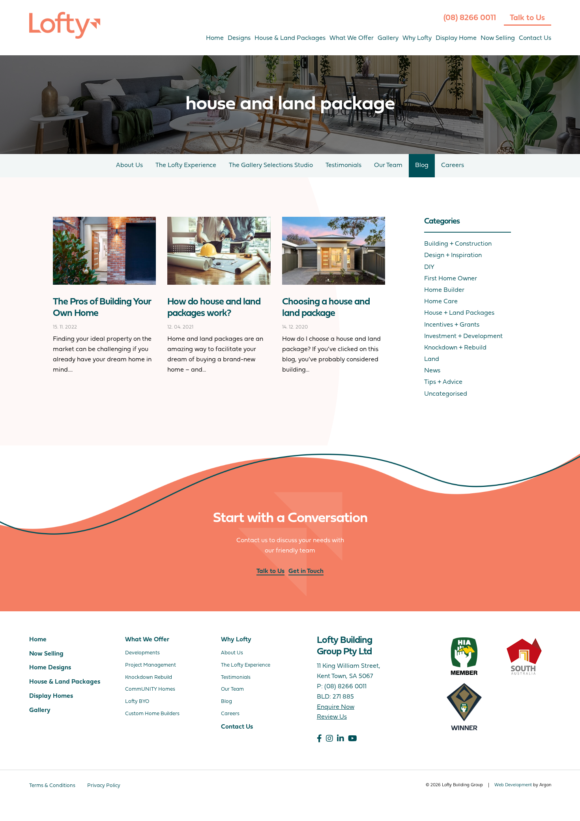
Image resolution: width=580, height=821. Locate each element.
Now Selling (498, 38)
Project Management (150, 665)
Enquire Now (335, 707)
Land (431, 359)
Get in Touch (306, 571)
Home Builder (444, 290)
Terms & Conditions (52, 785)
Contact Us (535, 38)
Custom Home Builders (152, 713)
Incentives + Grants (451, 325)
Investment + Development (463, 336)
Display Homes (51, 696)
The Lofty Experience (185, 165)
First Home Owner (450, 279)
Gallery (388, 38)
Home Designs (50, 668)
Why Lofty (417, 38)
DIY (429, 267)
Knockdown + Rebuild (455, 348)
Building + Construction (458, 244)
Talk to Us (527, 18)
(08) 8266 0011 (469, 18)
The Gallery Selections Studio (271, 165)
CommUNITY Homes (150, 689)
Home (215, 38)
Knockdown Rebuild (148, 677)
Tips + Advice (443, 382)
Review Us (332, 717)
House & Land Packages (290, 38)
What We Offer (351, 38)
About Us (129, 165)
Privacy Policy (103, 785)
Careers (452, 165)
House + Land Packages (459, 313)
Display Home (456, 38)
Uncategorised (445, 394)
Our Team (388, 165)
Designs (239, 38)
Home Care (441, 302)
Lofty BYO (137, 701)
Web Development (513, 785)
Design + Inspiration (453, 255)
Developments (142, 653)
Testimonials (343, 165)
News (432, 371)
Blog (421, 165)
